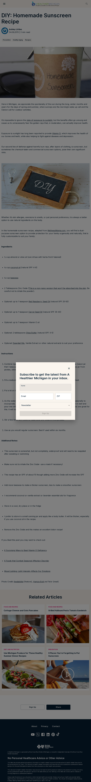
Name (23, 386)
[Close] (69, 368)
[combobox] (45, 405)
